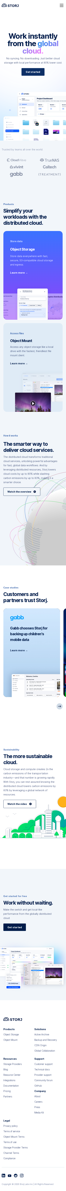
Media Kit (39, 1112)
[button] (61, 5)
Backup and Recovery (45, 1039)
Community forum (43, 1080)
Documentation (11, 1085)
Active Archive (41, 1034)
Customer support (43, 1064)
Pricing (7, 1091)
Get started (33, 71)
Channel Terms (11, 1152)
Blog (5, 1069)
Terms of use (9, 1142)
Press (37, 1107)
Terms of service (11, 1131)
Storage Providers (12, 1064)
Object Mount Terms (13, 1136)
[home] (10, 5)
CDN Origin (40, 1045)
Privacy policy (10, 1125)
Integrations (9, 1080)
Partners (7, 1096)
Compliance (9, 1158)
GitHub (38, 1085)
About (37, 1096)
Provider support (42, 1074)
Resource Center (11, 1074)
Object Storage (11, 1034)
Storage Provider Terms (15, 1147)
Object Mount (10, 1039)
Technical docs (42, 1069)
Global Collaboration (44, 1050)
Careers (38, 1101)
